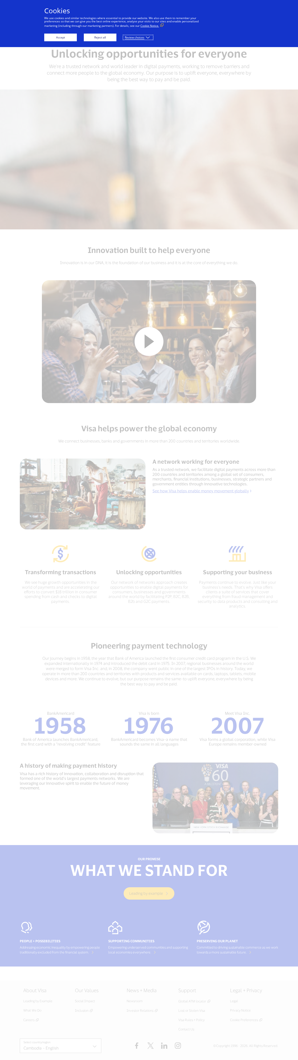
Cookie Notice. (149, 26)
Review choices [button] (134, 37)
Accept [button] (60, 37)
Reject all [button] (100, 37)
